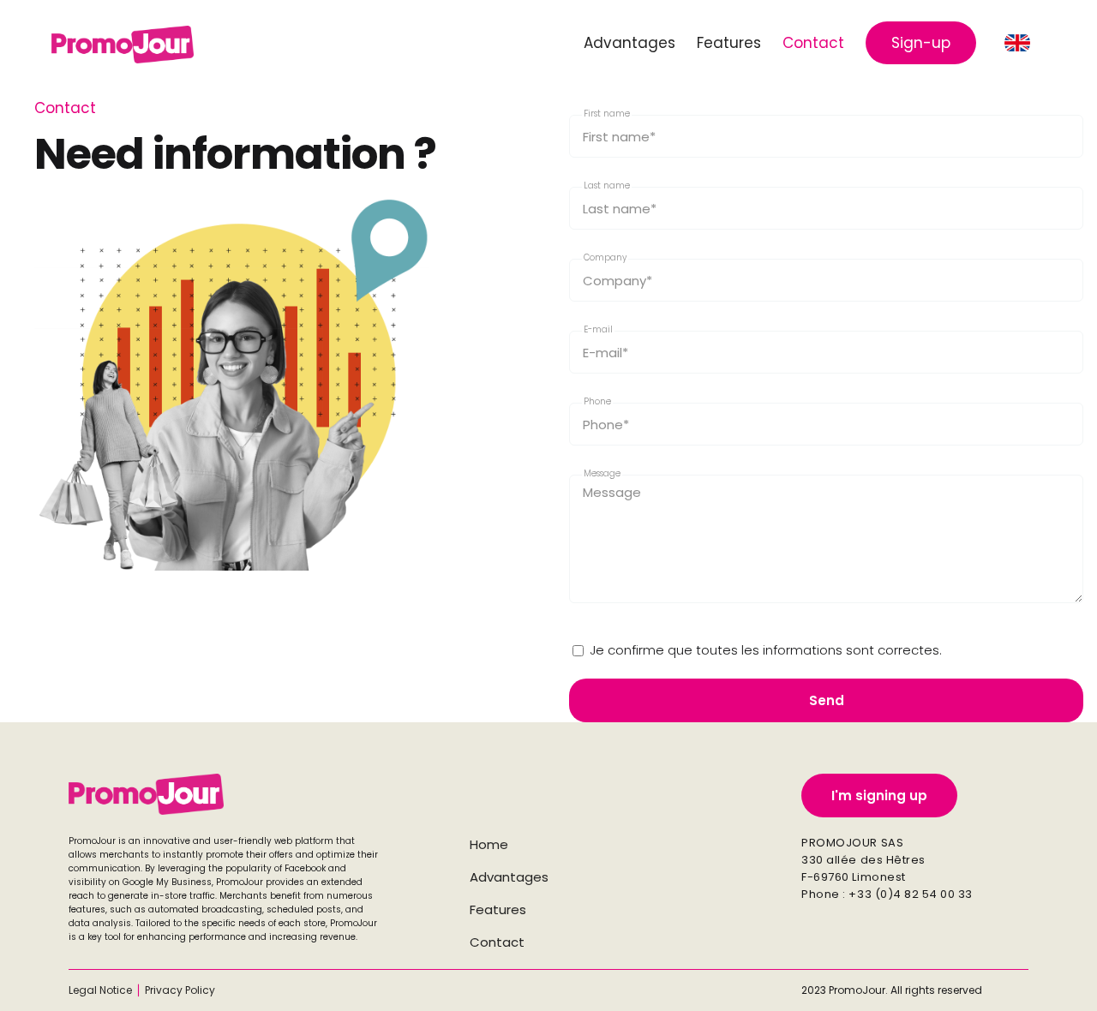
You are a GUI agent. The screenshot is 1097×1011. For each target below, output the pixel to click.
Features (498, 909)
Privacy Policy (180, 990)
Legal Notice (100, 990)
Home (489, 844)
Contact (497, 942)
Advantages (509, 877)
